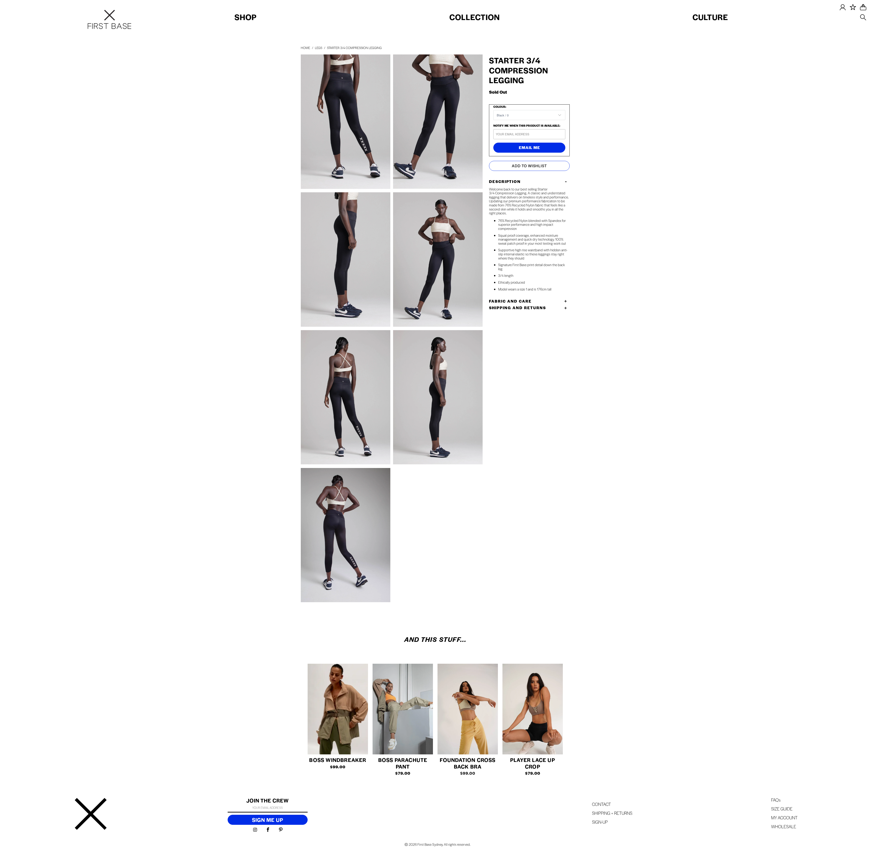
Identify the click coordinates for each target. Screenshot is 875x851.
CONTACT (601, 804)
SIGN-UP (600, 822)
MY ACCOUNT (784, 818)
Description (505, 181)
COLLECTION (474, 17)
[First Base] (90, 814)
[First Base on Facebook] (268, 830)
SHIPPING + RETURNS (612, 813)
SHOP (245, 17)
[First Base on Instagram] (255, 830)
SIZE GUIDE (782, 809)
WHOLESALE (783, 826)
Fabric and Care (510, 301)
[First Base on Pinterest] (281, 830)
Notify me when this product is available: (526, 125)
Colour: (499, 107)
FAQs (776, 800)
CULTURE (710, 17)
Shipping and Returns (517, 307)
